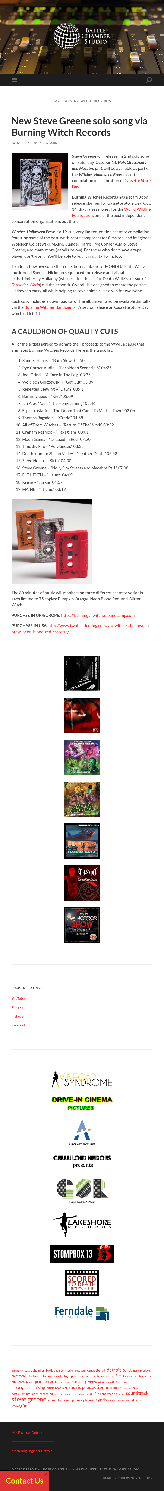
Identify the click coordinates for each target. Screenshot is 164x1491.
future (29, 1382)
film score (18, 1382)
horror (47, 1381)
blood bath (80, 1370)
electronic (19, 1376)
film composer (130, 1376)
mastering (79, 1382)
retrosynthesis (80, 1393)
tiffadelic (137, 1400)
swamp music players (79, 1400)
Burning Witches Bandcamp (50, 307)
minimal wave (96, 1382)
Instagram (19, 1016)
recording (46, 1393)
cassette (93, 1370)
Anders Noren (129, 1478)
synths (111, 1400)
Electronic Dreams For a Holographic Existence (58, 1376)
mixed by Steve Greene (118, 1382)
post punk (18, 1393)
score (121, 1393)
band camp (17, 1370)
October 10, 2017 (26, 143)
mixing (39, 1387)
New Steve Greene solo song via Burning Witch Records (80, 126)
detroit (114, 1369)
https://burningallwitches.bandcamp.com (98, 615)
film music (145, 1376)
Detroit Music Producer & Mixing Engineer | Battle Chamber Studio (81, 1469)
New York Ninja (131, 1388)
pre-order (32, 1393)
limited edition (62, 1382)
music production (86, 1387)
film (119, 1375)
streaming (55, 1400)
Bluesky (17, 1007)
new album (113, 1388)
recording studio (62, 1393)
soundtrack (137, 1393)
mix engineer (22, 1387)
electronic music (103, 1376)
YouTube (18, 998)
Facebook (19, 1025)
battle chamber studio (59, 1370)
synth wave (123, 1400)
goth (37, 1382)
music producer (57, 1388)
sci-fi (92, 1393)
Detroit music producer (137, 1370)
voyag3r (19, 1405)
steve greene (29, 1399)
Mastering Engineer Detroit (32, 1451)
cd (103, 1370)
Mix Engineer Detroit (27, 1432)
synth (101, 1399)
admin (52, 143)
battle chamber (34, 1370)
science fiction (107, 1393)
